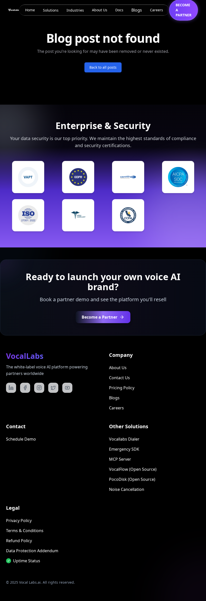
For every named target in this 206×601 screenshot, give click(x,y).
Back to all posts (103, 67)
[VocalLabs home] (13, 10)
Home (30, 10)
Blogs (136, 10)
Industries (75, 10)
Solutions (51, 10)
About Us (99, 10)
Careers (156, 10)
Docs (119, 10)
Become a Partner (99, 317)
